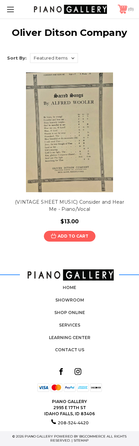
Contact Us (69, 349)
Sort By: (17, 58)
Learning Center (69, 337)
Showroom (69, 300)
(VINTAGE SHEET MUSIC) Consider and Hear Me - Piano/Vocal (69, 205)
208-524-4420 (73, 422)
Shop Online (69, 312)
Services (69, 325)
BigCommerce (92, 436)
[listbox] (54, 58)
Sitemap (81, 440)
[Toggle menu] (19, 9)
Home (69, 287)
